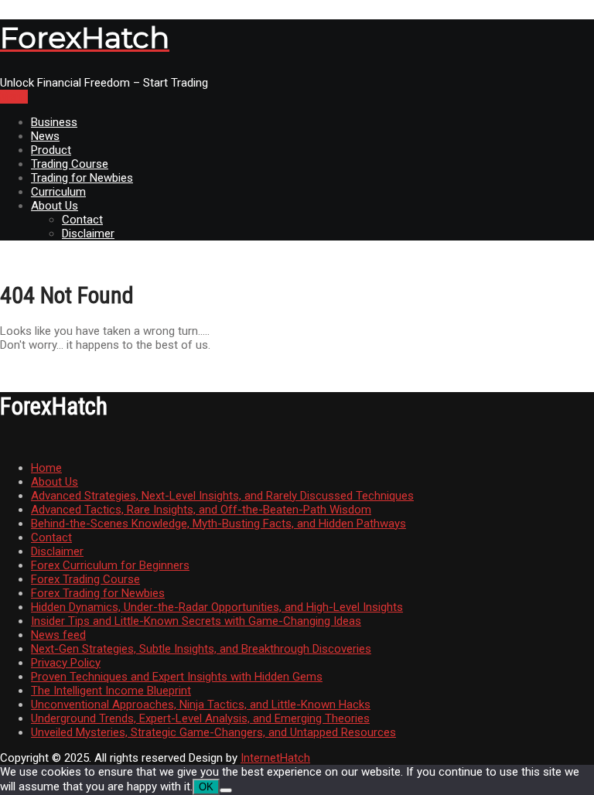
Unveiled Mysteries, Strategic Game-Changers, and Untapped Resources (213, 732)
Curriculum (58, 192)
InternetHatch (275, 758)
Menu (14, 97)
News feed (58, 635)
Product (51, 150)
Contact (82, 220)
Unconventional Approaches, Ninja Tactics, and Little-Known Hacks (200, 704)
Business (54, 122)
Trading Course (69, 164)
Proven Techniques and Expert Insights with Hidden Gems (177, 677)
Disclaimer (88, 234)
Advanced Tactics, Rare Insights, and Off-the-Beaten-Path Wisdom (201, 510)
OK (206, 787)
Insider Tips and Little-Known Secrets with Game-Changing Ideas (196, 621)
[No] (226, 790)
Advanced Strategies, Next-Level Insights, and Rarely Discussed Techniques (222, 496)
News (45, 136)
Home (46, 468)
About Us (54, 206)
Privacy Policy (66, 663)
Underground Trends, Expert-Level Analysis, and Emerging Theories (200, 718)
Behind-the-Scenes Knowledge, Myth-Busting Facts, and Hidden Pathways (218, 524)
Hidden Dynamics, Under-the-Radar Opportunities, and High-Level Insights (217, 607)
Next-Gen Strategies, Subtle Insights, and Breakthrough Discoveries (201, 649)
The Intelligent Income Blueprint (111, 691)
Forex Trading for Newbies (98, 593)
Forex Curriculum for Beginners (110, 565)
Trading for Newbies (82, 178)
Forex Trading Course (85, 579)
